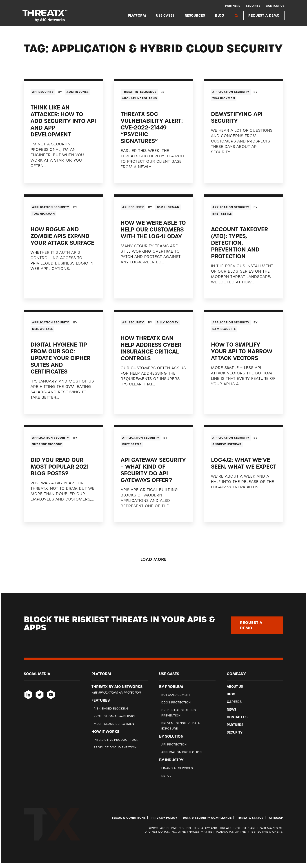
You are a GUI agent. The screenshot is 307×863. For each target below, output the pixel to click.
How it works (105, 731)
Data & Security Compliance (207, 818)
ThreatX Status (250, 818)
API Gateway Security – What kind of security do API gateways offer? (153, 470)
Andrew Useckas (226, 444)
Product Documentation (115, 747)
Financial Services (177, 768)
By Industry (171, 759)
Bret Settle (222, 214)
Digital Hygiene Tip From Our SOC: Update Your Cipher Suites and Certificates (60, 358)
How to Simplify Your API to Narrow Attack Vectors (241, 351)
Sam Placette (224, 329)
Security (253, 6)
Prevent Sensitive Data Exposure (180, 725)
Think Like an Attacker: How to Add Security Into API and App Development (63, 121)
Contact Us (275, 6)
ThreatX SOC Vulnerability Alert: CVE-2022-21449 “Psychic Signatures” (152, 127)
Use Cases (165, 15)
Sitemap (276, 818)
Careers (234, 702)
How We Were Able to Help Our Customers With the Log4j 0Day (153, 229)
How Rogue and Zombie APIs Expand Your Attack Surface (62, 236)
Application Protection (181, 752)
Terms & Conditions (129, 818)
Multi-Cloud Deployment (115, 723)
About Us (235, 686)
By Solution (171, 736)
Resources (195, 15)
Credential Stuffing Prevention (178, 712)
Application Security (230, 92)
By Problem (171, 686)
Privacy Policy (164, 818)
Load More (153, 559)
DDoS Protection (176, 702)
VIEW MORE (41, 175)
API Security (43, 92)
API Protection (174, 744)
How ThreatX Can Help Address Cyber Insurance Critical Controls (151, 348)
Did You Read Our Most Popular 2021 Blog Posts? (60, 466)
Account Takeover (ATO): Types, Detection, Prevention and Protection (239, 243)
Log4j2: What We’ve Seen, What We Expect (243, 463)
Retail (166, 775)
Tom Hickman (223, 98)
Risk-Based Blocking (111, 708)
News (231, 709)
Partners (232, 6)
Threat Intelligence (139, 92)
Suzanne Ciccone (47, 444)
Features (100, 700)
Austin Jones (78, 92)
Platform (137, 15)
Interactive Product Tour (116, 739)
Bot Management (175, 694)
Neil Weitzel (42, 329)
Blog (219, 15)
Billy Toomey (167, 322)
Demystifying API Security (237, 117)
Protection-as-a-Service (115, 716)
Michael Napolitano (139, 98)
